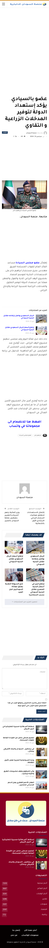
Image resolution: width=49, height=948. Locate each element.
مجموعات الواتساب (29, 935)
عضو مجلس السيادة (25, 435)
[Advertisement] (27, 27)
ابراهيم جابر (37, 435)
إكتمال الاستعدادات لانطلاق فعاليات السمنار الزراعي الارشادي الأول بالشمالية (35, 518)
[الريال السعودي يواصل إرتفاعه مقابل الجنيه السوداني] (41, 319)
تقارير (44, 899)
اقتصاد (5, 132)
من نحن (14, 935)
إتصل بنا (16, 930)
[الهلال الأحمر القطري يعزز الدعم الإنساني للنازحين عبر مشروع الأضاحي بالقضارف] (41, 785)
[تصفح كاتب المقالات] (24, 488)
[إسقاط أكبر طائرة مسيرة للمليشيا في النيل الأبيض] (41, 729)
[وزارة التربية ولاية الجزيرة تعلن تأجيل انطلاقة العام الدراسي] (41, 763)
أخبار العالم (42, 889)
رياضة (44, 915)
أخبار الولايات (41, 894)
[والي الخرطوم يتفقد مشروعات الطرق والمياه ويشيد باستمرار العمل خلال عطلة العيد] (41, 774)
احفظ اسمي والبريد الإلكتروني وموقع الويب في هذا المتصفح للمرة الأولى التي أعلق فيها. (27, 704)
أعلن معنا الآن (30, 930)
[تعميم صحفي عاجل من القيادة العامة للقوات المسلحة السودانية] (41, 741)
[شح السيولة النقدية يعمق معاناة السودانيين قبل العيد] (14, 575)
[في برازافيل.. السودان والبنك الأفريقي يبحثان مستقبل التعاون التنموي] (41, 752)
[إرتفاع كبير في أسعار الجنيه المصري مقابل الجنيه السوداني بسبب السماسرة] (35, 575)
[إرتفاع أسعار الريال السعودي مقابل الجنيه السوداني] (41, 330)
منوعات (43, 904)
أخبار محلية (42, 883)
